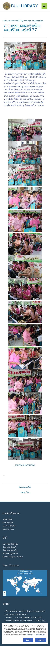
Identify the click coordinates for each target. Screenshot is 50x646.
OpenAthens (8, 529)
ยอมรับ (40, 640)
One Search (8, 522)
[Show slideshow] (25, 465)
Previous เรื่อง (25, 487)
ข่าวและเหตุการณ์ (11, 21)
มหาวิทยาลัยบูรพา (10, 544)
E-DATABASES (9, 526)
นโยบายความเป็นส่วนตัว (35, 635)
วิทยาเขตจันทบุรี (9, 547)
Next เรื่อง (25, 492)
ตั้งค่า (28, 640)
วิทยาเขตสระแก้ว (10, 550)
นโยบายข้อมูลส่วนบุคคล (13, 557)
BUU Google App (10, 553)
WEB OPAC (8, 519)
